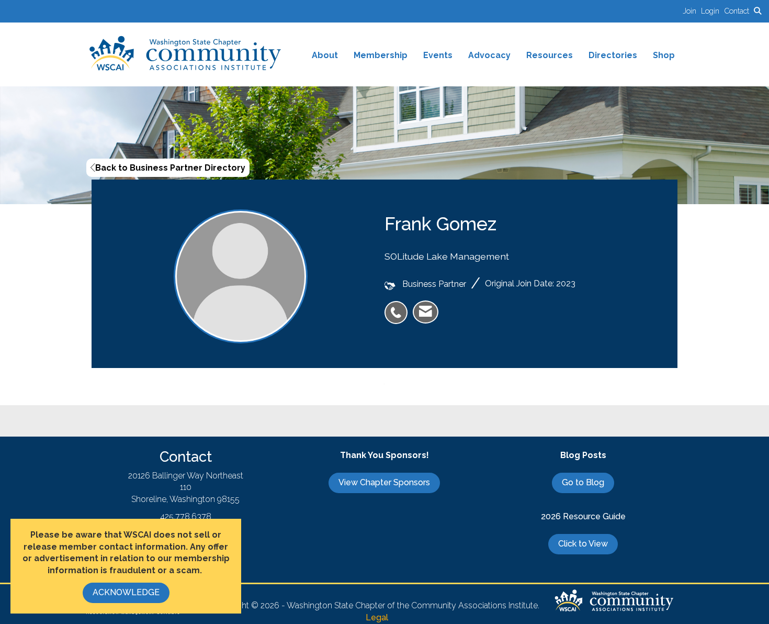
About (325, 55)
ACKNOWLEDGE (126, 592)
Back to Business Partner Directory (170, 168)
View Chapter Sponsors (384, 482)
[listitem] (692, 11)
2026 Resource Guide (583, 516)
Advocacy (489, 55)
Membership (381, 55)
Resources (549, 55)
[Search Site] (757, 11)
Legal (377, 617)
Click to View (583, 544)
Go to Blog (583, 482)
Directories (613, 55)
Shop (664, 55)
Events (438, 55)
